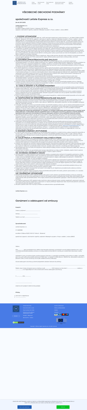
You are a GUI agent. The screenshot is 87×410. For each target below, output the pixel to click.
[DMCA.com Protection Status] (18, 323)
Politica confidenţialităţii (59, 307)
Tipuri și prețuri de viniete (28, 310)
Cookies (56, 310)
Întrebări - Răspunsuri (28, 315)
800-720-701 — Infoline (28, 317)
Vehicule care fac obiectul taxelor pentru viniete (28, 313)
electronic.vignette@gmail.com (72, 125)
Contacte (56, 312)
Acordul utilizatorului (59, 305)
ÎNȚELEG (63, 407)
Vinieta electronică (27, 305)
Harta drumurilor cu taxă (28, 307)
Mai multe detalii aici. (24, 407)
